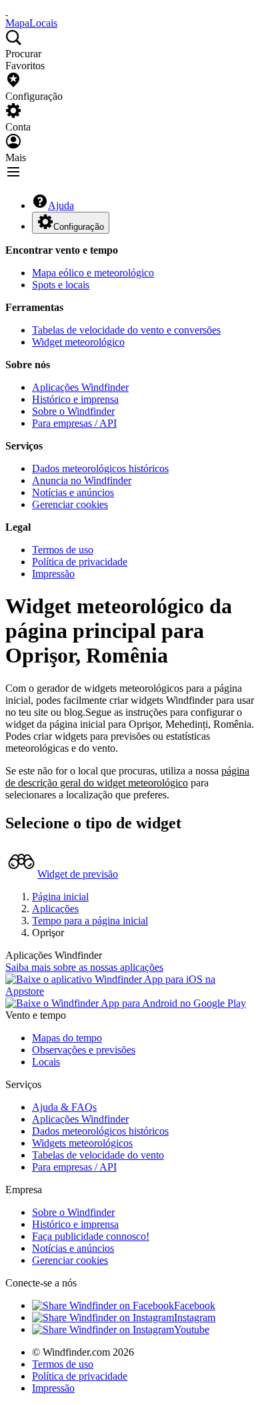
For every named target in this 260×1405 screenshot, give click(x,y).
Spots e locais (60, 284)
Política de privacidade (79, 561)
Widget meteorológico (78, 342)
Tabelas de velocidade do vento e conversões (126, 330)
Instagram (194, 1317)
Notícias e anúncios (73, 492)
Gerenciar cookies (70, 504)
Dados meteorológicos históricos (100, 468)
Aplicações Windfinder (80, 387)
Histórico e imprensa (75, 399)
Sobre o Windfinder (73, 411)
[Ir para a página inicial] (6, 11)
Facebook (194, 1305)
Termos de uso (62, 549)
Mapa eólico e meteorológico (93, 272)
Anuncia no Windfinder (81, 480)
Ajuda (61, 205)
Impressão (53, 573)
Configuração (78, 227)
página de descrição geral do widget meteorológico (127, 776)
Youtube (191, 1329)
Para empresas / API (74, 423)
